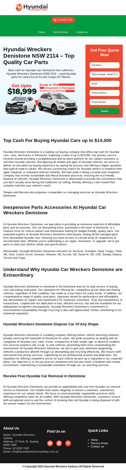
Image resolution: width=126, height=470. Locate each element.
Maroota (24, 192)
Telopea (8, 192)
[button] (63, 20)
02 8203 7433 (21, 448)
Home (94, 440)
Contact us (97, 446)
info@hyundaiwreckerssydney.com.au (35, 451)
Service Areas (99, 443)
